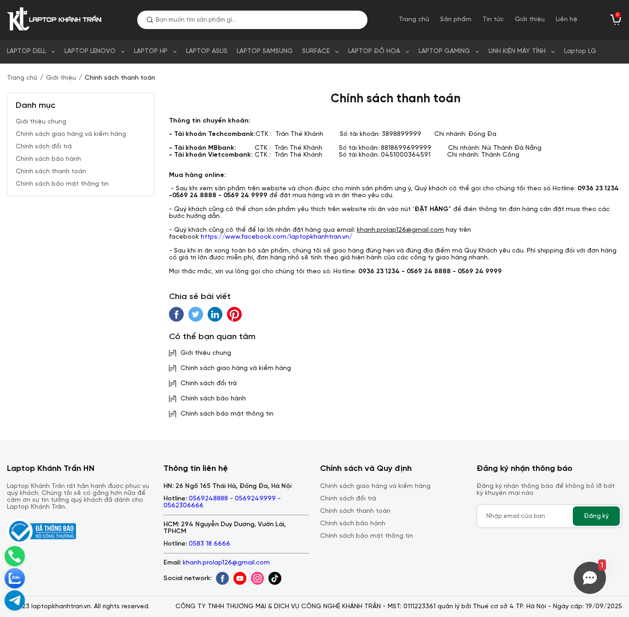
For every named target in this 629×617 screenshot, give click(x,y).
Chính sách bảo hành (48, 159)
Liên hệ (566, 19)
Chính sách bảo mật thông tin (62, 184)
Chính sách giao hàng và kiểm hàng (71, 134)
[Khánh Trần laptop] (56, 19)
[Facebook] (222, 578)
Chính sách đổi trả (44, 146)
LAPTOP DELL (26, 51)
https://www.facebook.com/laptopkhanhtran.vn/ (276, 237)
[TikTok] (274, 578)
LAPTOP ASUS (206, 51)
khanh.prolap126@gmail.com (226, 562)
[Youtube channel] (239, 578)
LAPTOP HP (151, 51)
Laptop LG (580, 51)
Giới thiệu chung (41, 121)
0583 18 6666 (209, 544)
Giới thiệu (530, 19)
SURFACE (316, 51)
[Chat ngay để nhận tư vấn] (15, 600)
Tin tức (493, 19)
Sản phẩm (456, 19)
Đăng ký (596, 516)
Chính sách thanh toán (51, 171)
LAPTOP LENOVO (90, 51)
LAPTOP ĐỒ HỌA (374, 51)
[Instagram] (257, 578)
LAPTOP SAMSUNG (265, 51)
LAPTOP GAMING (444, 51)
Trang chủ (414, 19)
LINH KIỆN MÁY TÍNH (517, 51)
